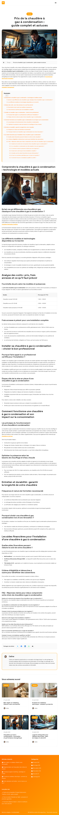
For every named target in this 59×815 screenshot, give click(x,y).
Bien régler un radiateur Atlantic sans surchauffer (12, 703)
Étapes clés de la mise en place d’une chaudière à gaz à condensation (24, 117)
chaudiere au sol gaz (7, 436)
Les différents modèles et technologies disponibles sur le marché (23, 102)
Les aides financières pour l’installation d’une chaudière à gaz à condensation (23, 134)
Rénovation (37, 768)
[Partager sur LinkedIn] (25, 646)
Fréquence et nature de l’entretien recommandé (19, 129)
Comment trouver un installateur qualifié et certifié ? (24, 157)
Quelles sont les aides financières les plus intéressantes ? (25, 153)
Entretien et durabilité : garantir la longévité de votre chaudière (19, 127)
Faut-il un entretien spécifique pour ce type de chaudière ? (26, 155)
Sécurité (36, 773)
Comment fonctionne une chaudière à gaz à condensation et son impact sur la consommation (26, 119)
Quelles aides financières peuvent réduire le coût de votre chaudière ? (24, 136)
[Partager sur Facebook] (21, 646)
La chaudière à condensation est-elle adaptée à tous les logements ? (28, 146)
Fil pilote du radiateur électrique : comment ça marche (42, 703)
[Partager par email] (32, 646)
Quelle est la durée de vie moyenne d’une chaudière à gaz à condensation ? (29, 143)
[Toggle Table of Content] (6, 95)
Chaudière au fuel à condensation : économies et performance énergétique (13, 736)
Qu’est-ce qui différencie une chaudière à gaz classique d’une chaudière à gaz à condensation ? (30, 99)
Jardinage (36, 776)
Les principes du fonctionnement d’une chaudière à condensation (23, 122)
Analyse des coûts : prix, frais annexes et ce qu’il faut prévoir (19, 105)
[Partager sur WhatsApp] (28, 646)
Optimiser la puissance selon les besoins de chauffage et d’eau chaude (25, 124)
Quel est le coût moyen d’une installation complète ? (24, 150)
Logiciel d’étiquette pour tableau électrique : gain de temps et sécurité (40, 736)
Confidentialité (15, 812)
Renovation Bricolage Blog (39, 812)
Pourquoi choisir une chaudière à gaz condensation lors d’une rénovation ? (25, 131)
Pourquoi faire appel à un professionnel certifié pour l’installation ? (23, 114)
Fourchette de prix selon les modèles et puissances (20, 107)
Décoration (37, 771)
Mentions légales (6, 812)
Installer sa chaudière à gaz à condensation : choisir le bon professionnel (21, 112)
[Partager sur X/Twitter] (17, 646)
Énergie (29, 14)
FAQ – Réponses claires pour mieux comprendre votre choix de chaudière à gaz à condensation (31, 141)
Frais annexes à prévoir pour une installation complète (21, 109)
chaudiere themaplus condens (10, 224)
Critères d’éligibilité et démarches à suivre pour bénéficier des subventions (25, 139)
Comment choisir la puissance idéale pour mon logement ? (25, 148)
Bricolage (36, 765)
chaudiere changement (8, 87)
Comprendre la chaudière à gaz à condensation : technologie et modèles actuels (23, 97)
